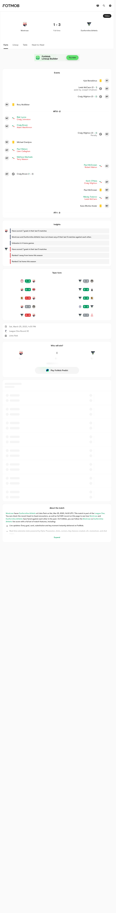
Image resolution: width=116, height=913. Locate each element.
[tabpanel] (57, 277)
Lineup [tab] (15, 45)
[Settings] (110, 5)
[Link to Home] (10, 5)
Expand (57, 537)
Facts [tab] (6, 45)
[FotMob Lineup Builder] (57, 57)
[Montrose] (21, 355)
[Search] (104, 5)
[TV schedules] (97, 5)
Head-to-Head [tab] (38, 45)
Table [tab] (25, 45)
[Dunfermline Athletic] (93, 355)
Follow (107, 16)
